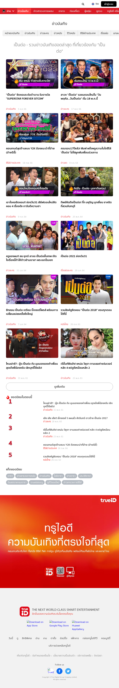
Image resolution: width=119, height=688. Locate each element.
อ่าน (9, 11)
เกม (45, 638)
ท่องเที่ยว (74, 11)
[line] (51, 671)
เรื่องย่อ (104, 33)
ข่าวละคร (44, 33)
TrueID (8, 4)
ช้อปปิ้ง (63, 638)
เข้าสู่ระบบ (108, 4)
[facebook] (59, 671)
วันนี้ (11, 638)
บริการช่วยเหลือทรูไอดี (60, 645)
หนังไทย (64, 324)
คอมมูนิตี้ (105, 638)
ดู (17, 638)
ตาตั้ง (53, 638)
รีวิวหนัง (71, 33)
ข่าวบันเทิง (23, 11)
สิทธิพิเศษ (27, 638)
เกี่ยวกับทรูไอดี (23, 655)
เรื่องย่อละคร (67, 270)
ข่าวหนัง (58, 33)
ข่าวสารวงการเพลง (43, 11)
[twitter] (68, 671)
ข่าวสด (64, 163)
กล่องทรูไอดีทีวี (90, 638)
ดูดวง (99, 11)
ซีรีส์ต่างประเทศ (88, 33)
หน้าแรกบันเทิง (12, 33)
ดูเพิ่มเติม (59, 386)
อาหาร (62, 11)
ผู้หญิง (87, 11)
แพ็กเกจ (75, 638)
